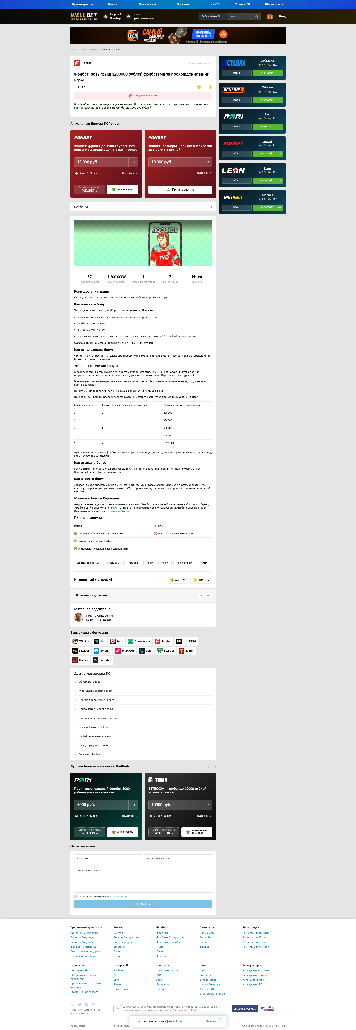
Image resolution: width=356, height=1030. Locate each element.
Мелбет (267, 195)
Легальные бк (79, 970)
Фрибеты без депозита (171, 937)
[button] (208, 766)
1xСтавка (267, 60)
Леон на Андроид (81, 942)
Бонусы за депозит (125, 942)
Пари (116, 951)
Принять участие (183, 189)
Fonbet (267, 141)
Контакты (205, 975)
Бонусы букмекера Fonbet (95, 727)
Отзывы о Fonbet (89, 754)
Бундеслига (163, 984)
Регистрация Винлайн (257, 932)
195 (275, 172)
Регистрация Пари (254, 937)
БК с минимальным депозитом (83, 977)
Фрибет (164, 563)
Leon (267, 168)
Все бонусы (81, 206)
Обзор (236, 73)
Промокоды (207, 932)
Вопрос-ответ (208, 979)
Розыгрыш (133, 563)
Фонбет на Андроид (83, 946)
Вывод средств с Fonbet (94, 745)
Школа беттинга (210, 984)
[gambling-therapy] (267, 1008)
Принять (211, 1021)
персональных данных (117, 897)
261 (275, 118)
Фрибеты (162, 932)
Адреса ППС (207, 989)
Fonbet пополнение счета (95, 736)
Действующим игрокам (88, 563)
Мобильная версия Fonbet (95, 690)
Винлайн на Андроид (84, 932)
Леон (116, 956)
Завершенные (114, 563)
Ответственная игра (212, 993)
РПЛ (159, 975)
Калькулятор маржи (255, 979)
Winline (267, 87)
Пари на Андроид (81, 937)
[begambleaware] (245, 1008)
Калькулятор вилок (254, 975)
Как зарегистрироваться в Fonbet (100, 718)
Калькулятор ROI (253, 984)
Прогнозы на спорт (168, 970)
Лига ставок (120, 989)
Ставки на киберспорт (84, 991)
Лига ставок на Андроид (85, 951)
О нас (203, 970)
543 (275, 64)
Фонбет (149, 563)
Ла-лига (161, 989)
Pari (267, 114)
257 (275, 91)
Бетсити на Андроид (83, 956)
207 (275, 199)
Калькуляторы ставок (256, 970)
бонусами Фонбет (119, 511)
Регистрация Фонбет (256, 946)
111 (275, 145)
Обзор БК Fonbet (89, 681)
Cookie (180, 1021)
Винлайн (119, 946)
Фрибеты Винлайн (168, 942)
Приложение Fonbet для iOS (96, 709)
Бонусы (118, 932)
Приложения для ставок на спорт (85, 985)
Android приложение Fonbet (96, 699)
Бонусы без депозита (127, 937)
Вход (282, 16)
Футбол (203, 563)
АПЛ (159, 979)
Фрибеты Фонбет (184, 563)
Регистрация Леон (254, 942)
